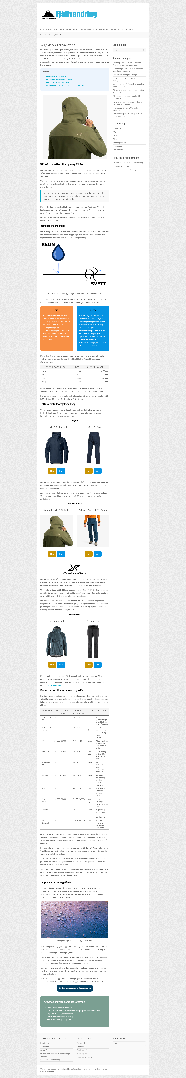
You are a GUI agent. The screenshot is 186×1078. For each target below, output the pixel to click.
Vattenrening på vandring (50, 1060)
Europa (76, 29)
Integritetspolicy (74, 1069)
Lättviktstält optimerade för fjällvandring (128, 170)
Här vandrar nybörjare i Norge (125, 75)
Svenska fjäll (51, 29)
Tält (114, 132)
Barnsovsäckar (83, 1047)
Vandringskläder (100, 29)
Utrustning (86, 29)
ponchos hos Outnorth (52, 685)
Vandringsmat (82, 1054)
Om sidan (129, 29)
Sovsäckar (117, 128)
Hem (42, 29)
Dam (61, 471)
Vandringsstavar (119, 143)
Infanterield (44, 1043)
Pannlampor (117, 146)
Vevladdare (44, 1047)
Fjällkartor (117, 139)
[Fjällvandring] (68, 15)
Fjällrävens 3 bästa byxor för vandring (128, 163)
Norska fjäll (65, 29)
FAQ (122, 29)
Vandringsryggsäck (84, 1057)
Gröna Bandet (45, 1050)
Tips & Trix (114, 29)
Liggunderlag (118, 150)
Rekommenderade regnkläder (57, 82)
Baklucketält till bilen (121, 166)
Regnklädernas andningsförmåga (59, 79)
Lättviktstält (117, 136)
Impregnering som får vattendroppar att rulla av (65, 85)
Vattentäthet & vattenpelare (56, 76)
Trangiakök (81, 1043)
